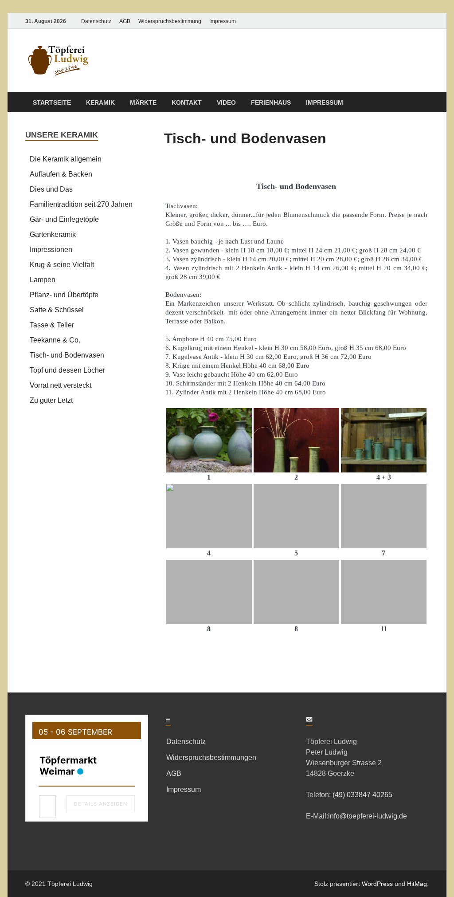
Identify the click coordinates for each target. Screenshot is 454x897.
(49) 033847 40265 (361, 795)
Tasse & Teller (52, 325)
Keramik (100, 102)
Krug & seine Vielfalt (62, 264)
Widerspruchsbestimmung (169, 21)
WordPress (377, 883)
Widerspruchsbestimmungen (211, 757)
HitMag (417, 883)
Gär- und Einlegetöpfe (64, 219)
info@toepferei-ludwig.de (367, 816)
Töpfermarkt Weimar (68, 766)
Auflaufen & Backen (61, 174)
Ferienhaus (271, 102)
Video (226, 102)
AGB (124, 21)
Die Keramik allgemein (66, 159)
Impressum (222, 21)
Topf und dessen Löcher (67, 370)
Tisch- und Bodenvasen (67, 355)
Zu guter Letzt (51, 400)
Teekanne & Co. (55, 340)
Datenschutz (96, 21)
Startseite (52, 102)
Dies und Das (51, 189)
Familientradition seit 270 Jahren (81, 204)
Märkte (143, 102)
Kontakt (187, 102)
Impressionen (51, 249)
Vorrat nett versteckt (60, 385)
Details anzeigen (100, 804)
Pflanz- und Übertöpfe (64, 295)
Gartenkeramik (53, 234)
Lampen (42, 279)
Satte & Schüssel (57, 310)
